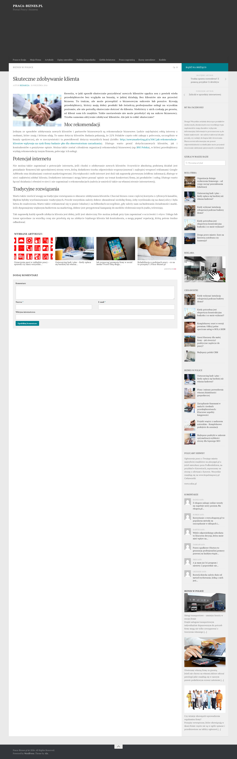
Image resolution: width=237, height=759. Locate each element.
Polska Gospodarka (86, 59)
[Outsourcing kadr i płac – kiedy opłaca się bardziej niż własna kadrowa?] (189, 197)
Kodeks (162, 59)
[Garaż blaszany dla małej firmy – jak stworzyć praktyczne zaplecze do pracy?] (189, 341)
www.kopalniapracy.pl (209, 475)
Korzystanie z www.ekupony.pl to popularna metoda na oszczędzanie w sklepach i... (208, 520)
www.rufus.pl (190, 483)
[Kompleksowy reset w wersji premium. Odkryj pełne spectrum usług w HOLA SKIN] (189, 327)
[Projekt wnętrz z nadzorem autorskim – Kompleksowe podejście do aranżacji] (189, 425)
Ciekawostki (190, 478)
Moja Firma (35, 59)
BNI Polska (143, 147)
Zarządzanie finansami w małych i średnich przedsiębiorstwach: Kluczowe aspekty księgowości (209, 409)
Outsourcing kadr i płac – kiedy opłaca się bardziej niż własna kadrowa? (210, 196)
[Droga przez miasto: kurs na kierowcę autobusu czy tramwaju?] (189, 238)
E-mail (101, 302)
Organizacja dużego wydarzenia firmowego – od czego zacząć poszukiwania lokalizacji (210, 182)
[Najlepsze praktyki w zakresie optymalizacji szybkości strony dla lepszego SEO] (189, 439)
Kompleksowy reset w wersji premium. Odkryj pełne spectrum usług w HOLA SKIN (211, 326)
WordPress (29, 753)
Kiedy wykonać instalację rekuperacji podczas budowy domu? (210, 210)
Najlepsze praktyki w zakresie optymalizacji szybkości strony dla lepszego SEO (211, 438)
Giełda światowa (107, 59)
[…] (205, 632)
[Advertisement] (118, 36)
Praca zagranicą (127, 59)
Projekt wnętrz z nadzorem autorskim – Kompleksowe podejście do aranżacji (210, 424)
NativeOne (95, 269)
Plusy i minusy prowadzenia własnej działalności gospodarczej (210, 392)
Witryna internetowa (25, 312)
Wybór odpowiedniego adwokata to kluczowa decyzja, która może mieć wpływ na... (208, 535)
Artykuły (49, 59)
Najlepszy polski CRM (207, 352)
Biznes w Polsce (23, 67)
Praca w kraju (19, 59)
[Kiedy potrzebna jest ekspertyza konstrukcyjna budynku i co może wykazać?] (189, 224)
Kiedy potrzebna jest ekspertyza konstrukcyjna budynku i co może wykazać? (210, 224)
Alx (46, 753)
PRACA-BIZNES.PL (28, 6)
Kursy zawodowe (147, 59)
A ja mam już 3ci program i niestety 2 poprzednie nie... (205, 564)
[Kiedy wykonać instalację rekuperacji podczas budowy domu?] (189, 210)
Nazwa (19, 302)
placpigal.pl (214, 461)
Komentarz (21, 283)
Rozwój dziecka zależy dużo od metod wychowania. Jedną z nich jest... (208, 577)
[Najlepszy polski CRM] (189, 356)
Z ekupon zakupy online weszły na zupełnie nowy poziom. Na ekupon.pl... (208, 505)
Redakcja (24, 85)
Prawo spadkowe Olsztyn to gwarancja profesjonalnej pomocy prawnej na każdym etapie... (209, 550)
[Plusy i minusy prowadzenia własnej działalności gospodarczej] (189, 393)
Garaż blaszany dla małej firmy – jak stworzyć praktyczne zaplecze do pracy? (209, 341)
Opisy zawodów (65, 59)
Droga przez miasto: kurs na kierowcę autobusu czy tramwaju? (210, 237)
